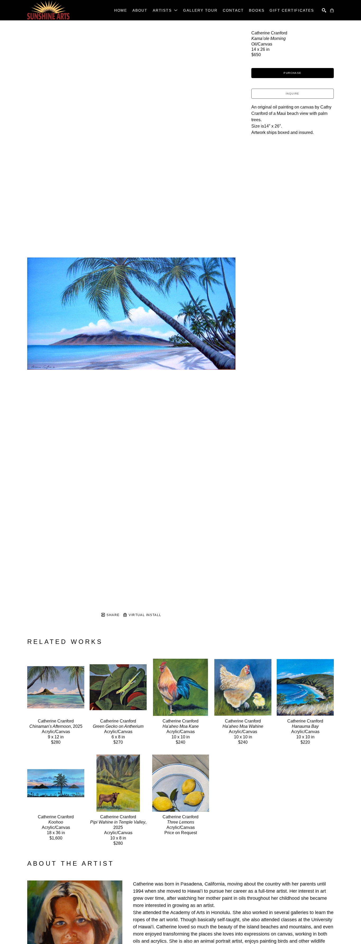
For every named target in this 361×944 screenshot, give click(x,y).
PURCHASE (292, 72)
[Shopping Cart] (332, 10)
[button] (165, 10)
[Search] (324, 10)
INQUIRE (292, 93)
